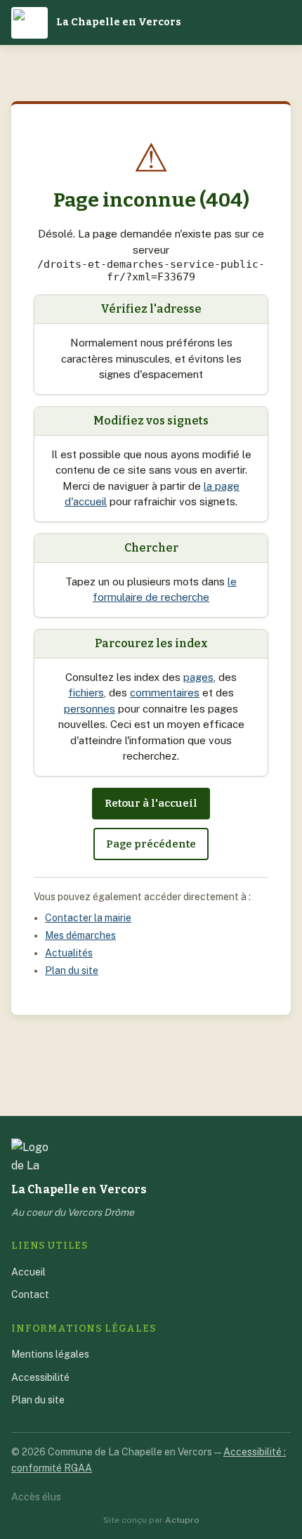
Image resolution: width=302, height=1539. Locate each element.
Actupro (182, 1520)
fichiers (86, 693)
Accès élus (36, 1496)
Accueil (28, 1272)
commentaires (164, 693)
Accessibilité (40, 1377)
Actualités (69, 953)
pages (198, 677)
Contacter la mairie (88, 917)
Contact (30, 1294)
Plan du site (71, 970)
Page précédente (151, 844)
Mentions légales (50, 1354)
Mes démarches (80, 935)
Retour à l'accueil (151, 803)
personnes (89, 709)
